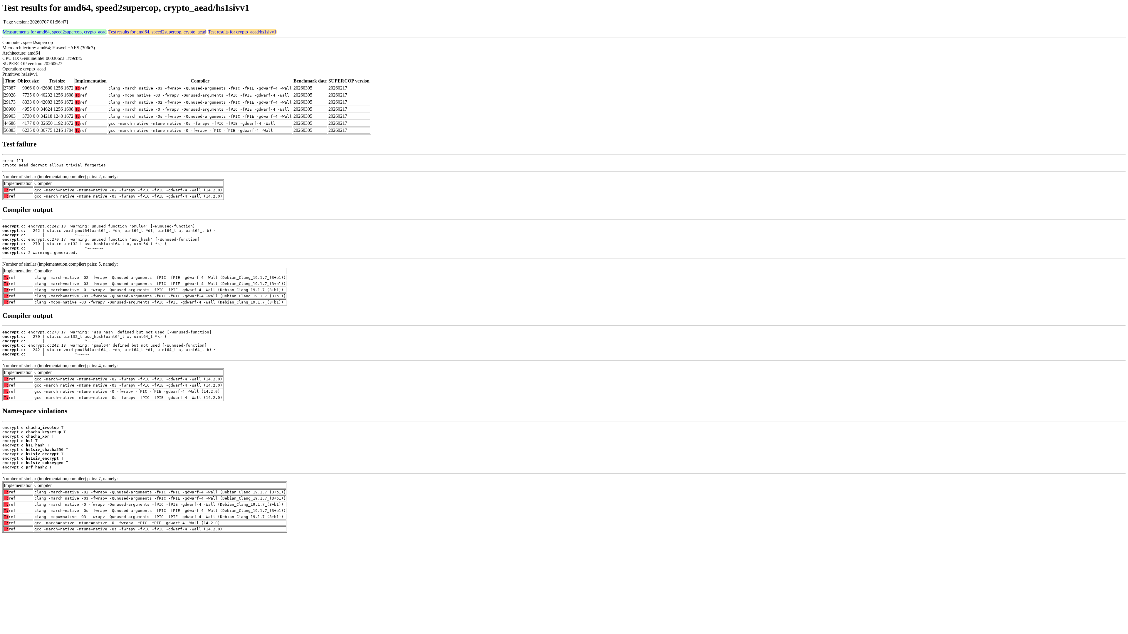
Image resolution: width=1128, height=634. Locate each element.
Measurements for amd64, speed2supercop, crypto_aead (55, 31)
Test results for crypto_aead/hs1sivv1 (242, 31)
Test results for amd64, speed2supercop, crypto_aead (157, 31)
